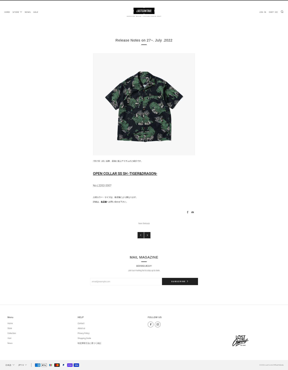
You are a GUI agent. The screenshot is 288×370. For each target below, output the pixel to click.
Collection (12, 333)
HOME (7, 12)
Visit (9, 338)
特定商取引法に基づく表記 (89, 343)
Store (10, 328)
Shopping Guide (84, 338)
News (10, 343)
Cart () (273, 12)
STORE (16, 12)
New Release (144, 223)
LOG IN (263, 12)
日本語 (8, 365)
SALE (35, 12)
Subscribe (178, 281)
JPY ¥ (21, 365)
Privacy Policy (83, 333)
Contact (81, 323)
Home (10, 323)
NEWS (28, 12)
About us (81, 328)
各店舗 (104, 202)
